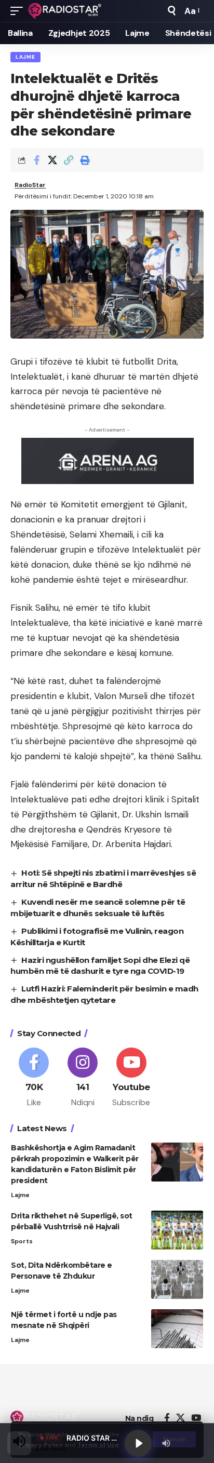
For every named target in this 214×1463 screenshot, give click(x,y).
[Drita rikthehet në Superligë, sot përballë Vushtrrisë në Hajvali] (177, 1230)
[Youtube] (132, 1078)
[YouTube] (196, 1418)
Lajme (25, 56)
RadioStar (30, 185)
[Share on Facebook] (36, 160)
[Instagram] (83, 1078)
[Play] (138, 1443)
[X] (180, 1418)
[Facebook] (34, 1078)
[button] (19, 11)
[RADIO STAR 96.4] (65, 11)
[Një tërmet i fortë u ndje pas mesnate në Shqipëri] (177, 1328)
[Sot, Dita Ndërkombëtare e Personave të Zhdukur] (177, 1279)
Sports (22, 1241)
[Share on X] (52, 160)
